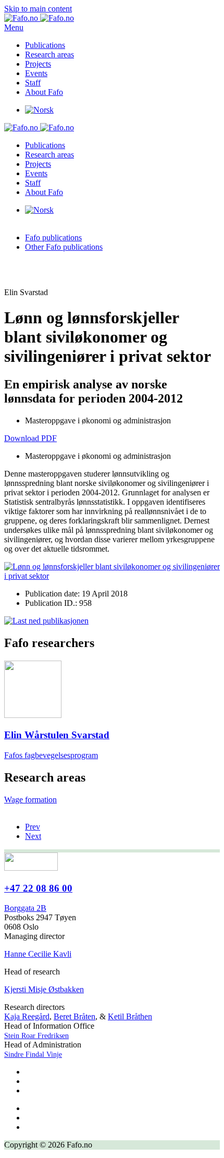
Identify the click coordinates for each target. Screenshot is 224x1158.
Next (33, 836)
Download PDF (30, 438)
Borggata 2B (25, 908)
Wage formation (30, 799)
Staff (33, 82)
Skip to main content (38, 8)
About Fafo (44, 92)
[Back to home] (39, 18)
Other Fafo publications (64, 246)
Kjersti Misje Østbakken (44, 989)
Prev (32, 826)
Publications (45, 45)
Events (36, 73)
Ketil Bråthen (130, 1016)
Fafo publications (53, 237)
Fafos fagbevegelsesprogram (51, 755)
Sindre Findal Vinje (33, 1054)
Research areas (49, 54)
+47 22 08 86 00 (38, 888)
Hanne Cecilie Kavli (37, 953)
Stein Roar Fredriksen (36, 1036)
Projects (38, 63)
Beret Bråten (74, 1016)
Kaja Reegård (26, 1016)
